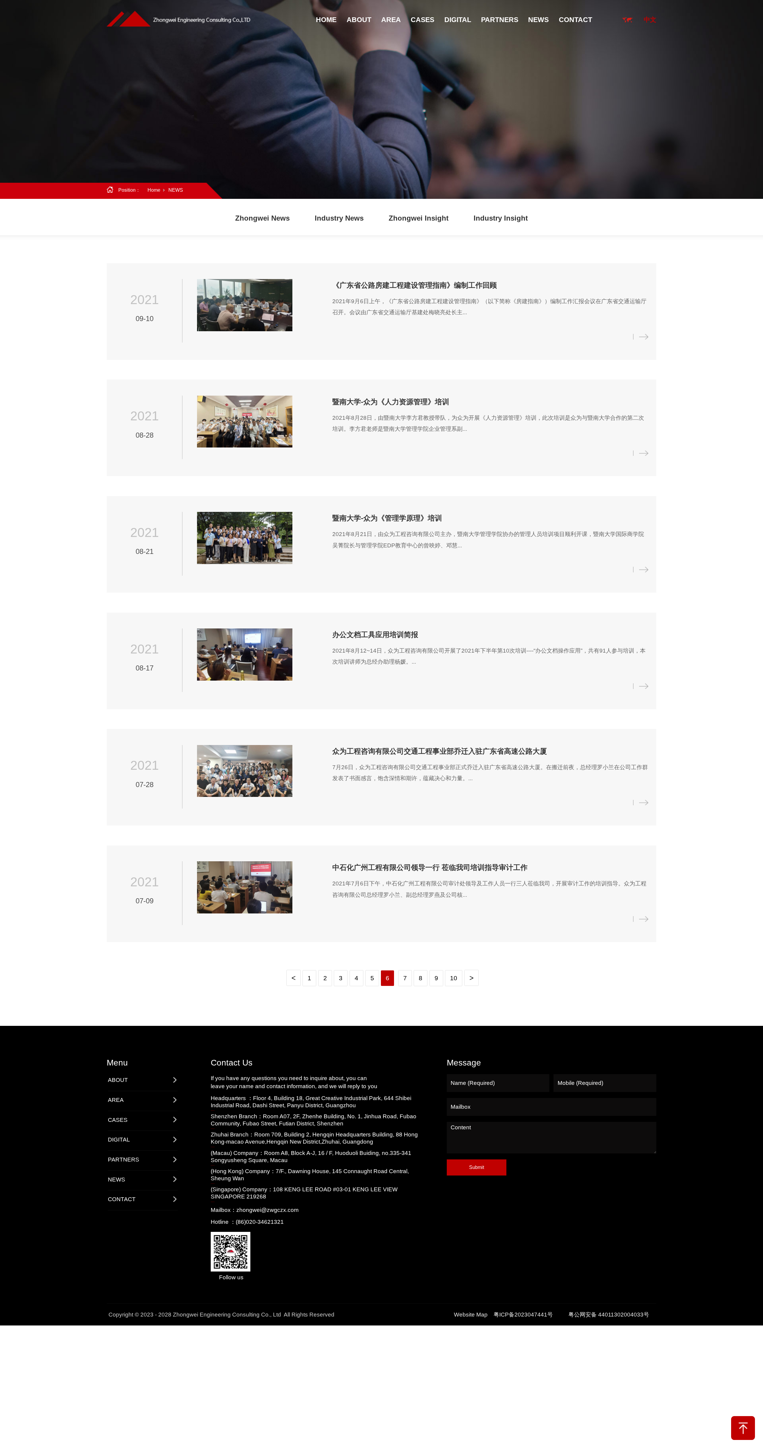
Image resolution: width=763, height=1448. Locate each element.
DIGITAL (457, 20)
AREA (391, 20)
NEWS (538, 20)
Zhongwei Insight (419, 218)
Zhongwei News (262, 218)
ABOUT (359, 20)
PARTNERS (499, 20)
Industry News (339, 218)
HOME (326, 20)
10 (453, 978)
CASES (422, 20)
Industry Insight (501, 218)
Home (154, 190)
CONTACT (575, 20)
